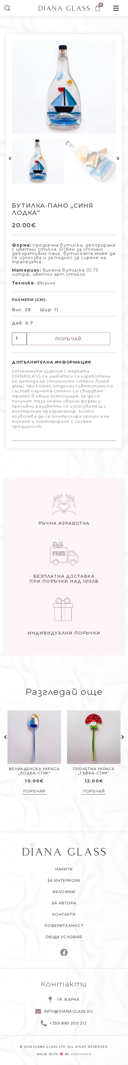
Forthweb (81, 1054)
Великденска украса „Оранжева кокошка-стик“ (94, 773)
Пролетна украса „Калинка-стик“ (35, 771)
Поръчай (68, 339)
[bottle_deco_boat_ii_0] (64, 87)
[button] (10, 158)
